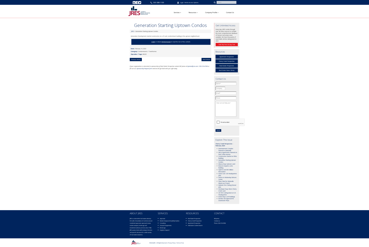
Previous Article (136, 59)
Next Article (206, 59)
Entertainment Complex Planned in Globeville (225, 149)
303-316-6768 (203, 66)
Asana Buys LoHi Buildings (226, 197)
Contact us (217, 221)
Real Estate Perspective (226, 66)
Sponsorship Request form (144, 68)
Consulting (163, 223)
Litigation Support (165, 230)
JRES (132, 31)
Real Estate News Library (226, 70)
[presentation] (230, 122)
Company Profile (211, 12)
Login (181, 2)
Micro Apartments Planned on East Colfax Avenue (227, 153)
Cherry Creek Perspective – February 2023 (224, 145)
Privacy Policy (171, 243)
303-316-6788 (222, 223)
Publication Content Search (195, 225)
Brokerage (163, 228)
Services (177, 12)
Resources (193, 12)
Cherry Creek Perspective (226, 61)
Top (364, 242)
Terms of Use (180, 243)
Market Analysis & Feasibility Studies (169, 221)
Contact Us (230, 12)
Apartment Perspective (227, 57)
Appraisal (162, 218)
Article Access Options (191, 2)
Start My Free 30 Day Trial (227, 44)
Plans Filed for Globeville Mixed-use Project (226, 182)
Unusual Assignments (165, 225)
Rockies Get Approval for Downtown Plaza (226, 199)
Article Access (166, 42)
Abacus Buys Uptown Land (226, 164)
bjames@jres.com (192, 66)
